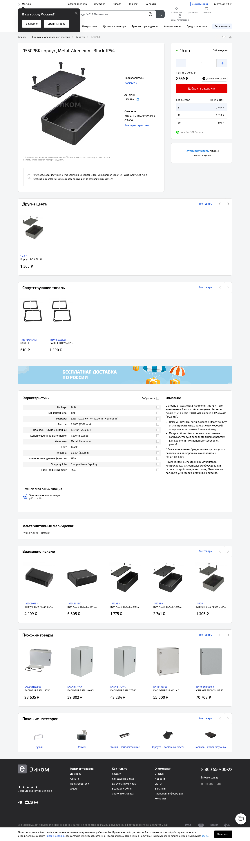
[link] (113, 407)
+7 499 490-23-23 (223, 4)
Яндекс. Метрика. (55, 836)
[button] (67, 104)
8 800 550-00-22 (216, 769)
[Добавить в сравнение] (230, 37)
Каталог (22, 37)
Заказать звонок (200, 4)
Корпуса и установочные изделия (51, 37)
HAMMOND (130, 82)
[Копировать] (137, 99)
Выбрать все (148, 398)
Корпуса (80, 37)
